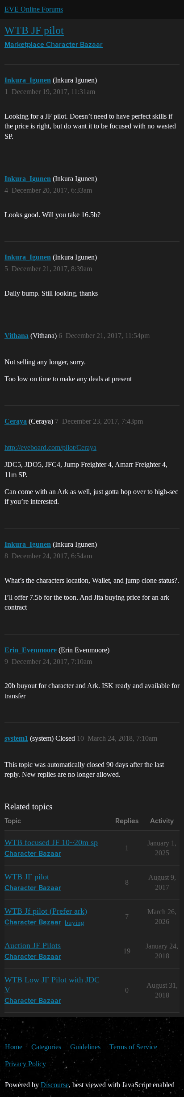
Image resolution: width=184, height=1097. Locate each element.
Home (13, 1047)
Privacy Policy (25, 1064)
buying (74, 922)
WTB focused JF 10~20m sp (51, 842)
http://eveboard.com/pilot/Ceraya (50, 447)
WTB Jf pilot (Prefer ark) (45, 911)
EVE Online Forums (33, 9)
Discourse (55, 1085)
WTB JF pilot (34, 30)
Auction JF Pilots (32, 945)
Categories (46, 1047)
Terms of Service (133, 1047)
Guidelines (85, 1047)
